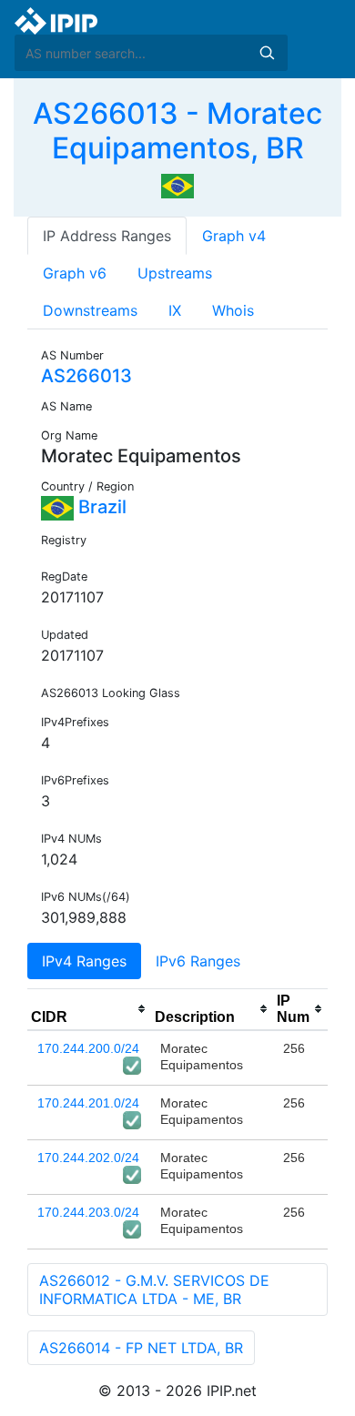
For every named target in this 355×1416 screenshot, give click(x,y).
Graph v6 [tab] (74, 273)
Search (267, 53)
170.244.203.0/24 (88, 1212)
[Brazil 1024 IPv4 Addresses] (177, 185)
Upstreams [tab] (174, 273)
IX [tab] (174, 310)
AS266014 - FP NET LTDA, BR (141, 1348)
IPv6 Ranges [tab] (198, 961)
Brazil (100, 507)
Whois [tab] (233, 310)
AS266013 (86, 376)
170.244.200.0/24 (88, 1048)
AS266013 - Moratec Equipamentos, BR (177, 131)
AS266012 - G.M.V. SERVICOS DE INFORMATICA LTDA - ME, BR (154, 1289)
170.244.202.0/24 (88, 1157)
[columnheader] (89, 1009)
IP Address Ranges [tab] (107, 236)
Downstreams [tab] (90, 310)
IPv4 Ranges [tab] (84, 961)
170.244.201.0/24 (88, 1103)
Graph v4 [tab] (234, 236)
